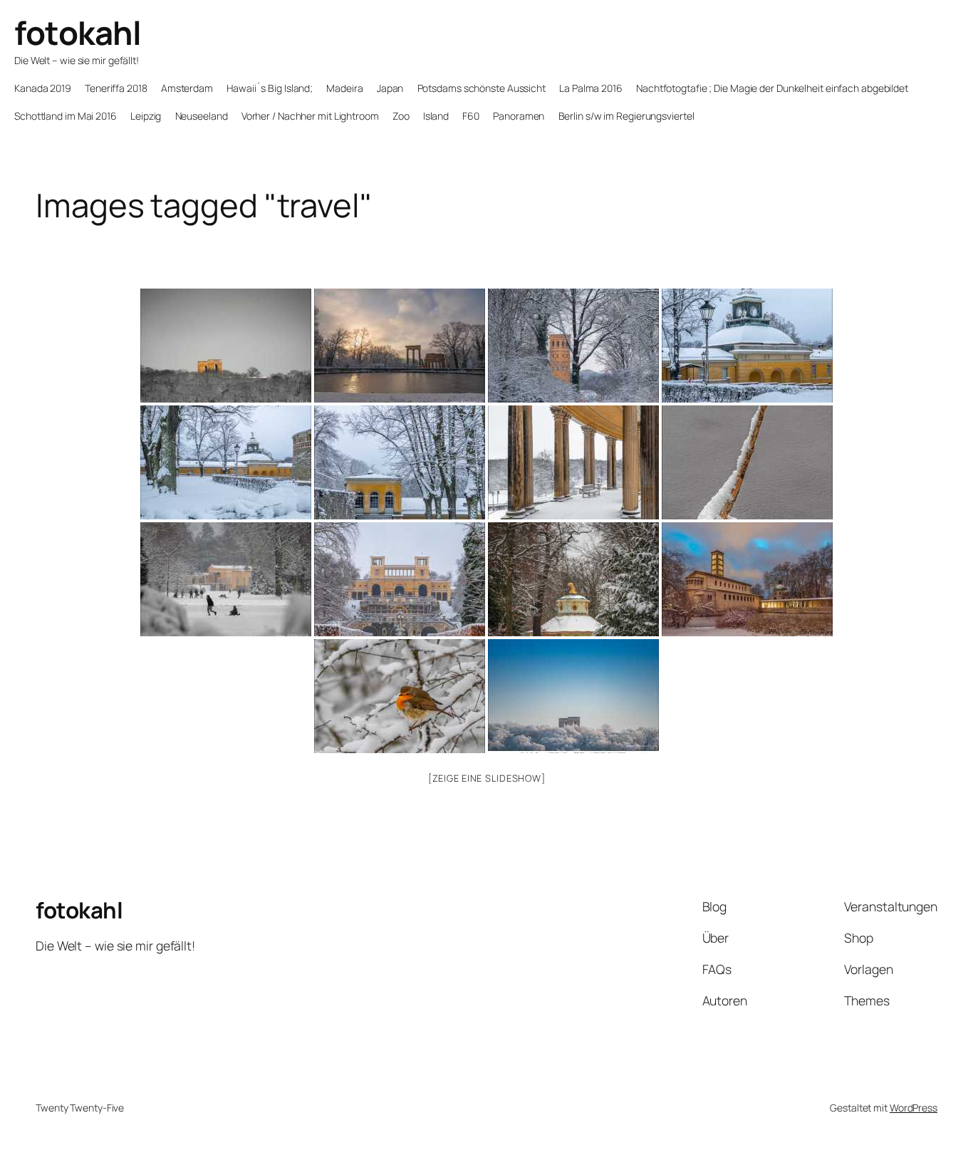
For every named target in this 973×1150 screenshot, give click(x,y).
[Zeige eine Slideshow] (487, 778)
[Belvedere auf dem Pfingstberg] (225, 346)
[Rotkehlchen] (399, 696)
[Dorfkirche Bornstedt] (573, 346)
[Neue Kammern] (747, 346)
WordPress (913, 1107)
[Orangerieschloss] (399, 579)
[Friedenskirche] (747, 579)
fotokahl (77, 32)
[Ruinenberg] (399, 346)
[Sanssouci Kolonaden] (573, 462)
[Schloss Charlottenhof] (225, 579)
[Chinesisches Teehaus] (573, 579)
